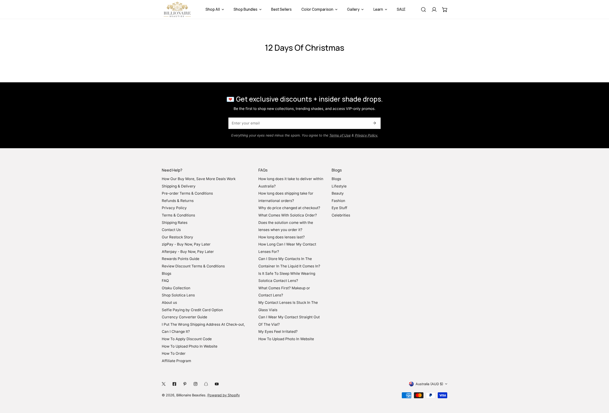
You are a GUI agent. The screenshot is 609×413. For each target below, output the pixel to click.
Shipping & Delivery (179, 186)
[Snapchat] (206, 384)
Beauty (338, 193)
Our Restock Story (177, 237)
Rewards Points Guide (180, 258)
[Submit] (374, 123)
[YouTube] (216, 384)
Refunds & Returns (178, 200)
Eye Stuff (339, 208)
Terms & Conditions (178, 215)
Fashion (338, 200)
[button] (444, 9)
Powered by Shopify (223, 395)
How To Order (174, 353)
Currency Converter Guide (184, 317)
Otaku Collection (176, 288)
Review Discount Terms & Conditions (193, 266)
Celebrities (341, 215)
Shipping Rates (174, 222)
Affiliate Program (176, 361)
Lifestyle (339, 186)
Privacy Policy (174, 208)
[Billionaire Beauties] (177, 9)
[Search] (423, 9)
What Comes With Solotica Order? (287, 215)
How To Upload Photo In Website (189, 346)
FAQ (165, 280)
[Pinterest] (185, 384)
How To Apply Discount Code (187, 339)
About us (169, 302)
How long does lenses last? (281, 237)
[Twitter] (163, 384)
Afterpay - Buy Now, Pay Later (188, 251)
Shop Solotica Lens (178, 295)
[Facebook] (174, 384)
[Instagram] (195, 384)
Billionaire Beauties (191, 395)
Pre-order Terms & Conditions (187, 193)
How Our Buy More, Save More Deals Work (199, 179)
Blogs (166, 273)
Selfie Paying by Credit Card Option (192, 310)
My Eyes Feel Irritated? (278, 331)
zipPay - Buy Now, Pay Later (186, 244)
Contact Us (171, 229)
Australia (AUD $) (429, 384)
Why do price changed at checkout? (289, 208)
